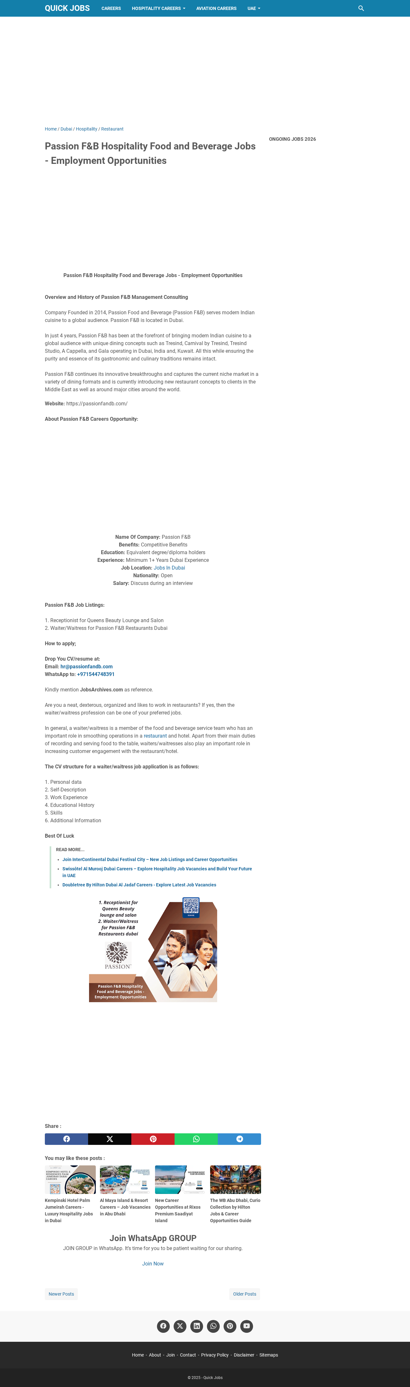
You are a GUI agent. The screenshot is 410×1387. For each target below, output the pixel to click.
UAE (252, 8)
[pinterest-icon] (230, 1326)
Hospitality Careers (156, 8)
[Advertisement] (205, 71)
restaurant (155, 736)
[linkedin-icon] (196, 1326)
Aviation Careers (216, 8)
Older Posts (244, 1294)
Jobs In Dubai (169, 568)
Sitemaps (268, 1354)
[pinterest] (153, 1139)
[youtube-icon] (246, 1326)
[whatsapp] (196, 1139)
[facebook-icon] (163, 1326)
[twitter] (109, 1139)
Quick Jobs (67, 8)
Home (138, 1354)
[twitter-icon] (180, 1326)
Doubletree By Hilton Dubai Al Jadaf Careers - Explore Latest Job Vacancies (139, 884)
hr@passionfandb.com (87, 667)
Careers (111, 8)
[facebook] (66, 1139)
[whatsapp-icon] (213, 1326)
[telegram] (239, 1139)
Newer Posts (61, 1294)
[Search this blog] (361, 8)
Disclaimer (244, 1354)
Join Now (153, 1264)
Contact (188, 1354)
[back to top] (397, 1372)
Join (170, 1354)
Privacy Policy (215, 1354)
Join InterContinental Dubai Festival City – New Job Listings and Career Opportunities (149, 859)
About (155, 1354)
